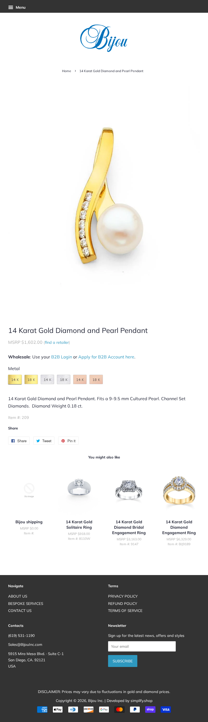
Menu (20, 7)
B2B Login (61, 357)
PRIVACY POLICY (123, 596)
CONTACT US (19, 610)
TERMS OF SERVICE (125, 610)
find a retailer (57, 342)
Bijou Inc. (95, 700)
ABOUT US (17, 596)
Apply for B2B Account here (106, 357)
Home (66, 71)
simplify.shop (141, 700)
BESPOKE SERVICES (25, 603)
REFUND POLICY (122, 603)
